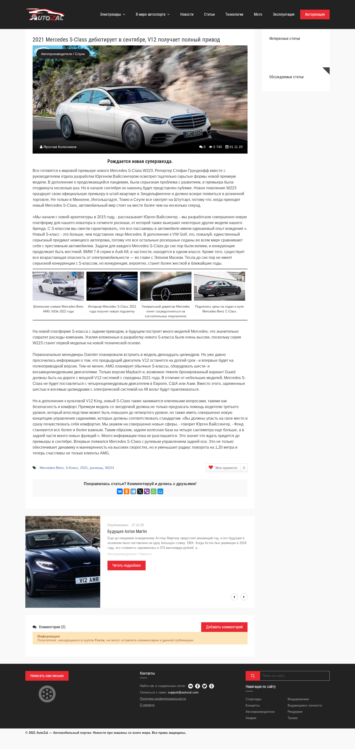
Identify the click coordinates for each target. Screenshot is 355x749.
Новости (186, 14)
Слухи (80, 54)
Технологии (234, 14)
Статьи (209, 14)
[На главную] (45, 14)
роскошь (96, 468)
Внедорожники (298, 699)
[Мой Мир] (160, 491)
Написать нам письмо (47, 675)
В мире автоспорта (150, 14)
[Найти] (253, 676)
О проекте (147, 705)
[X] (140, 491)
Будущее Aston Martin (127, 531)
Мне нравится (230, 468)
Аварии (251, 718)
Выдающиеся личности (305, 705)
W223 (109, 468)
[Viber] (147, 491)
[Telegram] (133, 491)
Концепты (253, 705)
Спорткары (253, 699)
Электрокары (110, 14)
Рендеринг (295, 712)
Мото (258, 14)
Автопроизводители (56, 54)
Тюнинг (293, 718)
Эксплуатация (283, 14)
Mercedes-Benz (52, 468)
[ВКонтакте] (120, 491)
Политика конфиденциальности (163, 698)
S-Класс (72, 468)
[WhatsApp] (153, 491)
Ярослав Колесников (59, 147)
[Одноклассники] (126, 491)
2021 (84, 468)
